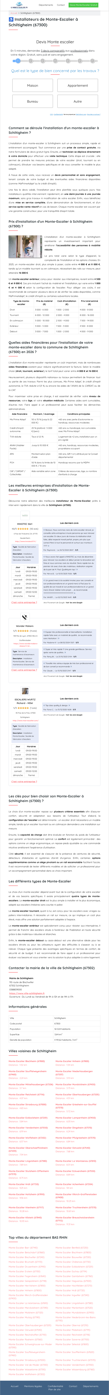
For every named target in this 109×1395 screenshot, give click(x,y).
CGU (51, 114)
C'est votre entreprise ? (24, 602)
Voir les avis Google (74, 602)
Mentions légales (33, 1386)
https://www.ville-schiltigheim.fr (27, 993)
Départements (46, 5)
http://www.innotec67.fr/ (25, 541)
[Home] (19, 5)
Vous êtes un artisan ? (93, 114)
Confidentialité (58, 114)
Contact (61, 5)
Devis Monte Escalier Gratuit (83, 5)
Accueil (14, 13)
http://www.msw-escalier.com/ (26, 720)
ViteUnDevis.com (81, 114)
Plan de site (54, 1389)
